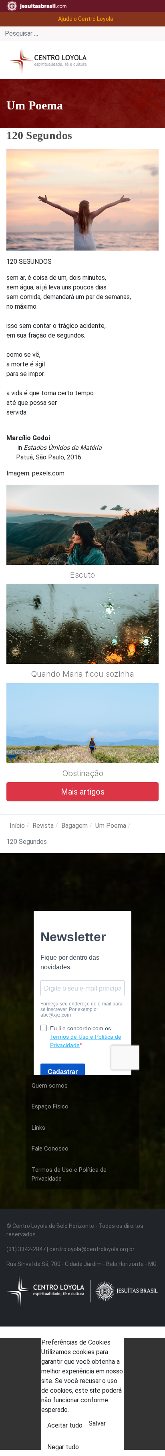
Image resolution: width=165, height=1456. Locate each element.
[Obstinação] (82, 742)
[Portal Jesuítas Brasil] (36, 6)
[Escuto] (82, 544)
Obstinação (82, 773)
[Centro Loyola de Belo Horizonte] (46, 59)
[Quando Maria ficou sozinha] (82, 643)
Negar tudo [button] (63, 1447)
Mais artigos (83, 792)
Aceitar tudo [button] (64, 1425)
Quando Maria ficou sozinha (82, 674)
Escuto (82, 575)
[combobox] (82, 33)
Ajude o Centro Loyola (85, 19)
